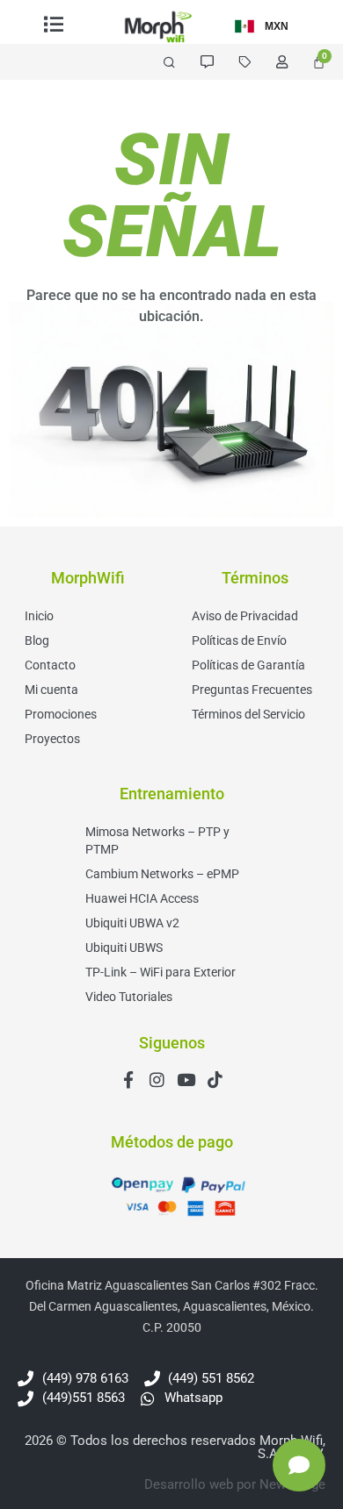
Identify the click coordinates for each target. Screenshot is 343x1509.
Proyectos (52, 739)
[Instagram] (157, 1080)
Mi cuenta (51, 690)
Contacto (50, 665)
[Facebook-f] (128, 1080)
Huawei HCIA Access (142, 898)
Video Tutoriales (128, 997)
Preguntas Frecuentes (252, 690)
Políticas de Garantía (248, 665)
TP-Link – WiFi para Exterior (160, 972)
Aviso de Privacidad (245, 616)
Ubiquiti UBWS (124, 947)
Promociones (61, 714)
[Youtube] (186, 1080)
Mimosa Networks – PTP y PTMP (157, 840)
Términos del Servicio (248, 714)
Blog (37, 640)
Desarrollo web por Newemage (234, 1484)
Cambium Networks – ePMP (162, 874)
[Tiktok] (215, 1080)
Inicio (39, 616)
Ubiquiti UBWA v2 (132, 923)
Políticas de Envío (239, 640)
